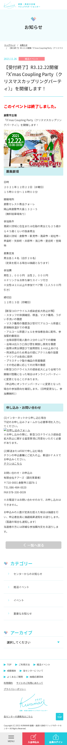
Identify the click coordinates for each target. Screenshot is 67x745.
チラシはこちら (13, 463)
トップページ (9, 45)
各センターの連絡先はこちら (18, 716)
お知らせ (23, 45)
